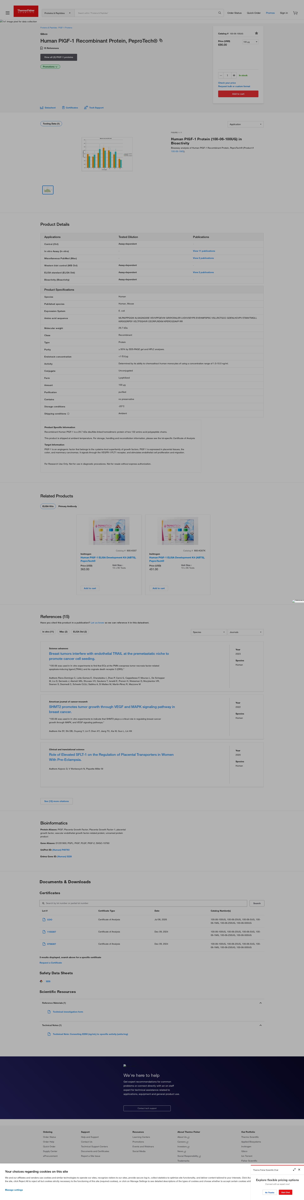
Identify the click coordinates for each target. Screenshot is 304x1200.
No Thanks (269, 1192)
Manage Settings (14, 1189)
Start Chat (285, 1192)
